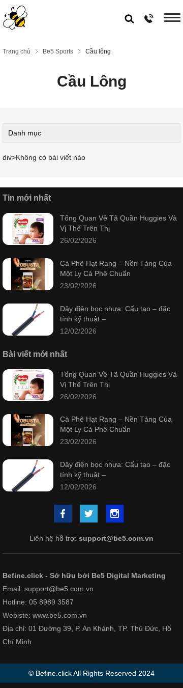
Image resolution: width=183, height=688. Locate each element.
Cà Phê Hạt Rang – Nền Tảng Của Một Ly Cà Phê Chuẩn (116, 268)
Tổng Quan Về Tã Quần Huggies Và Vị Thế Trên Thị (118, 223)
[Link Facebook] (63, 514)
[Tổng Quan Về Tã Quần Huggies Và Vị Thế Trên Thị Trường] (28, 230)
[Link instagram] (115, 514)
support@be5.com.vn (116, 538)
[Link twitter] (89, 514)
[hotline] (149, 18)
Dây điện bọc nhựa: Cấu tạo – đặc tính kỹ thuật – (115, 314)
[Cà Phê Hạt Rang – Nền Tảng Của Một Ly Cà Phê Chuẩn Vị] (28, 275)
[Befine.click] (15, 17)
